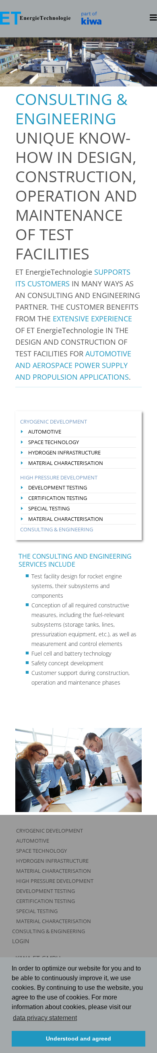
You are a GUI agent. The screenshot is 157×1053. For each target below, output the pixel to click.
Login (20, 941)
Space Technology (53, 442)
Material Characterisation (65, 463)
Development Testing (57, 487)
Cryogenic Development (53, 421)
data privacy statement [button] (45, 1017)
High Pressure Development (58, 477)
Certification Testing (57, 498)
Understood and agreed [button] (78, 1038)
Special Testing (49, 508)
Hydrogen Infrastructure (64, 452)
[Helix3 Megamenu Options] (153, 17)
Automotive (44, 431)
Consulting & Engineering (56, 529)
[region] (78, 61)
